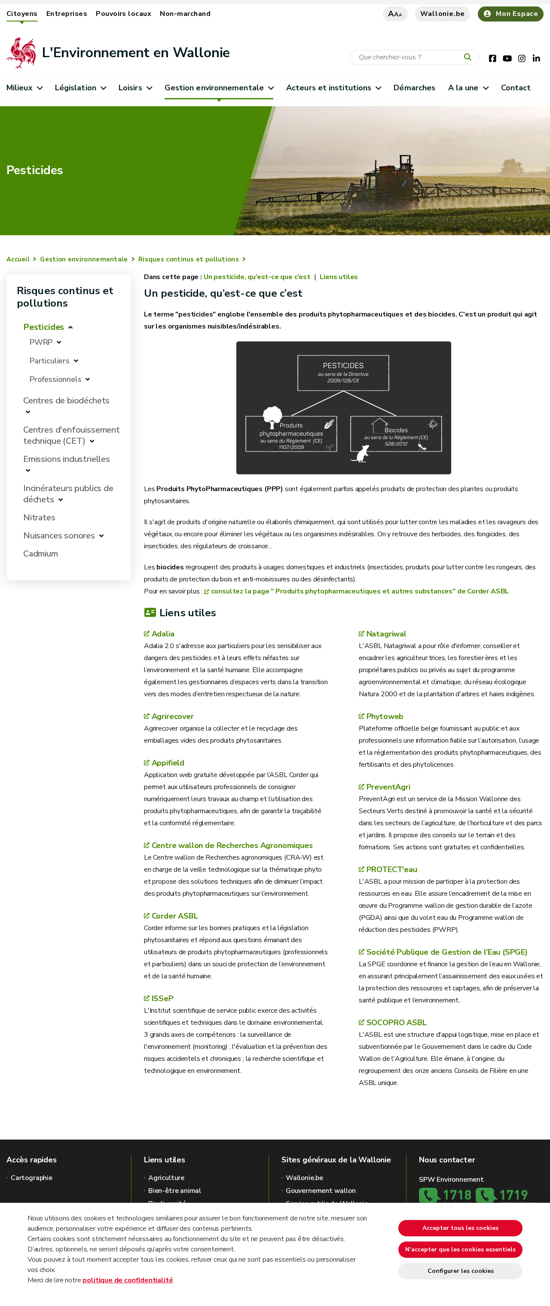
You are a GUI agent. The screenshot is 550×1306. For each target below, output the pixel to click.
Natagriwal (386, 634)
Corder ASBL (175, 916)
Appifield (168, 763)
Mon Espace (517, 13)
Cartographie (31, 1178)
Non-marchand (185, 13)
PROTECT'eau (392, 869)
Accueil (18, 259)
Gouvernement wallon (321, 1190)
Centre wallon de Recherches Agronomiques (232, 845)
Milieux (19, 88)
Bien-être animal (174, 1190)
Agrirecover (173, 716)
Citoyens (22, 13)
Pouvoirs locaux (123, 13)
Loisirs (130, 88)
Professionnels (55, 379)
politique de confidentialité (127, 1280)
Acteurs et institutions (328, 88)
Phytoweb (385, 716)
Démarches (414, 88)
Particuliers (50, 361)
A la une (463, 88)
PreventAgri (388, 787)
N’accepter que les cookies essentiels (460, 1249)
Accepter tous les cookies (460, 1228)
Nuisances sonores (59, 535)
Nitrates (39, 517)
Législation (75, 88)
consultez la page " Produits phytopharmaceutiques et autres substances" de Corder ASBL (360, 591)
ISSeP (163, 998)
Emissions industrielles (66, 459)
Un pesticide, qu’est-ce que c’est (258, 277)
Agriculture (166, 1178)
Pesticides (43, 327)
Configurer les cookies (461, 1271)
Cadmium (40, 553)
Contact (516, 88)
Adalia (163, 634)
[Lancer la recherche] (470, 57)
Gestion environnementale (214, 88)
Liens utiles (338, 277)
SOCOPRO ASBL (397, 1022)
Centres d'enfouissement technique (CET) (71, 435)
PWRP (41, 342)
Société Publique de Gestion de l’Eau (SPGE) (447, 952)
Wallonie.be (442, 13)
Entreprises (66, 13)
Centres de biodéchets (66, 400)
